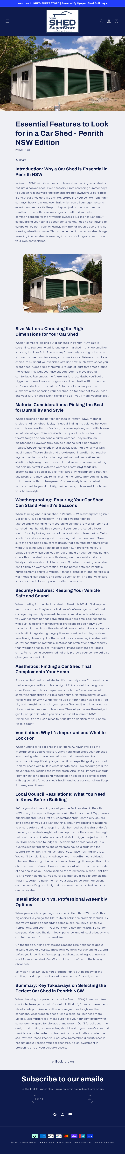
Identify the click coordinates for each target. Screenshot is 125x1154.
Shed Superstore (28, 1142)
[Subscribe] (89, 1099)
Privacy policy (64, 1142)
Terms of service (82, 1142)
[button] (7, 21)
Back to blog (64, 1061)
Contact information (104, 1142)
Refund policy (47, 1142)
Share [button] (22, 160)
